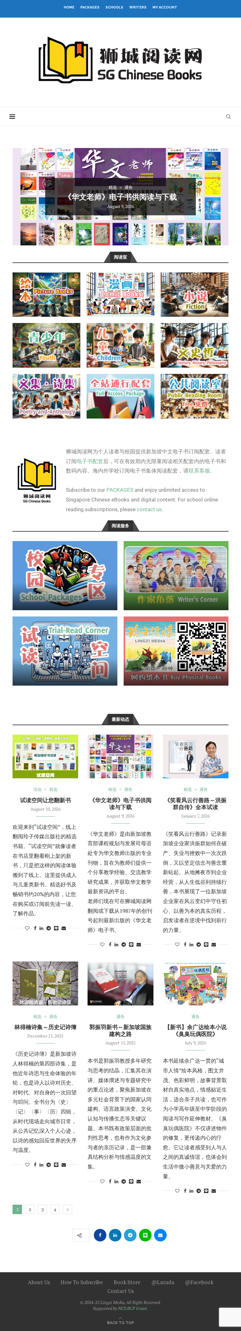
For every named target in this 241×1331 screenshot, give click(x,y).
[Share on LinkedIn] (41, 928)
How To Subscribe (82, 1282)
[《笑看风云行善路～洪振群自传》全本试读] (195, 757)
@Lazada (162, 1282)
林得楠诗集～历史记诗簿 (45, 1027)
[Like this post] (27, 928)
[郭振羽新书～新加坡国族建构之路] (120, 983)
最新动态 (120, 719)
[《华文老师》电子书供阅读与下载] (120, 757)
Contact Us (120, 1291)
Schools (114, 7)
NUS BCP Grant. (133, 1308)
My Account (165, 7)
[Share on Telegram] (48, 928)
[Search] (228, 116)
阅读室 (120, 257)
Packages (89, 7)
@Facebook (199, 1282)
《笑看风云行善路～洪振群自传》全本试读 (120, 213)
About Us (39, 1282)
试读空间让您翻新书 (45, 800)
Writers (138, 7)
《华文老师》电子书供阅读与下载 (120, 803)
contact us (149, 509)
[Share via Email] (64, 928)
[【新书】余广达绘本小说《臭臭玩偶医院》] (195, 983)
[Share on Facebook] (35, 928)
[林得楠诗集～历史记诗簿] (45, 983)
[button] (24, 196)
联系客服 (199, 471)
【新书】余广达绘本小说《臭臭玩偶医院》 (195, 1030)
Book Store (127, 1282)
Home (69, 7)
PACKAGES (119, 490)
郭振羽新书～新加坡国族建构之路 (120, 1030)
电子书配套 (90, 461)
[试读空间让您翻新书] (45, 757)
